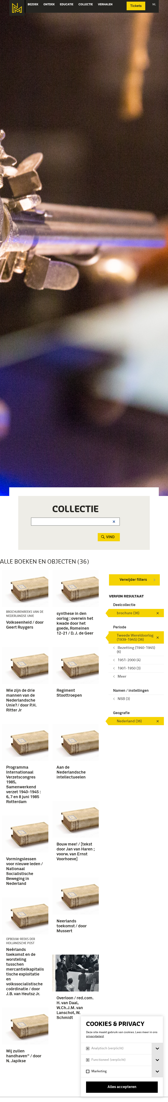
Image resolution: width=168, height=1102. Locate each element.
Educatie (66, 4)
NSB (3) (124, 699)
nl (154, 4)
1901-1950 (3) (129, 668)
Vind (110, 537)
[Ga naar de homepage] (17, 8)
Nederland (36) (129, 721)
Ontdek (49, 4)
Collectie (85, 4)
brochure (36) (128, 613)
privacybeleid (95, 1036)
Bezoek (33, 4)
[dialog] (122, 1056)
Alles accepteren (122, 1087)
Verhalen (105, 4)
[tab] (157, 1048)
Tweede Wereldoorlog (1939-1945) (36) (135, 638)
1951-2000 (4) (129, 660)
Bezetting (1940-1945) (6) (136, 650)
